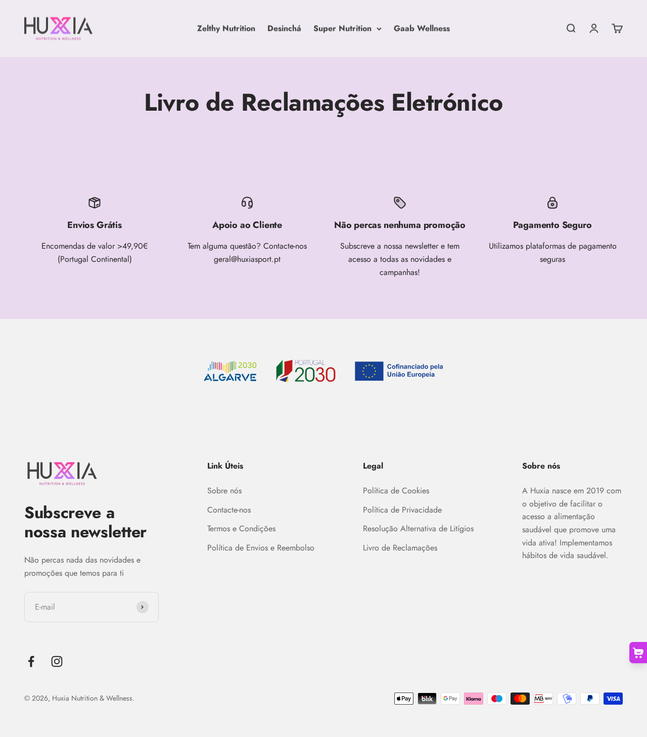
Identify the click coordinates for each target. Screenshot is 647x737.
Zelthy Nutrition (226, 28)
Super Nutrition (342, 28)
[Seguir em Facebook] (31, 661)
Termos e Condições (241, 528)
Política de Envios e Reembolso (260, 548)
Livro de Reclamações (400, 548)
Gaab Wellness (422, 28)
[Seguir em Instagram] (57, 661)
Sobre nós (224, 490)
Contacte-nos (229, 510)
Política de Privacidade (402, 510)
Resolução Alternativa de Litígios (418, 528)
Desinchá (284, 28)
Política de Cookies (396, 490)
